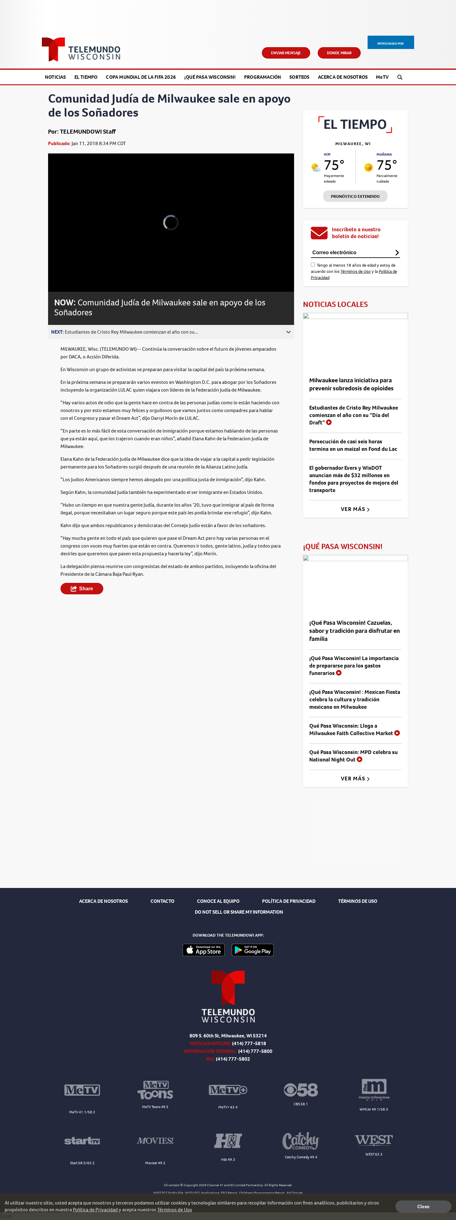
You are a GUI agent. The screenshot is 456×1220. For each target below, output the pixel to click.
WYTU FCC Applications (202, 1193)
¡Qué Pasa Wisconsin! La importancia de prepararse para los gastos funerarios (354, 665)
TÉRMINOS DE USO (357, 901)
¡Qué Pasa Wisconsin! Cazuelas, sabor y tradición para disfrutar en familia (354, 631)
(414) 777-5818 (249, 1043)
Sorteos (299, 77)
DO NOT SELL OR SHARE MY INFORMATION (239, 912)
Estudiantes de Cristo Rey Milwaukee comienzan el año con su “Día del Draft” (353, 415)
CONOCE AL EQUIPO (218, 901)
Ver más (354, 509)
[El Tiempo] (355, 131)
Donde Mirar (339, 52)
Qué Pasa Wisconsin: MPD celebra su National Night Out (353, 755)
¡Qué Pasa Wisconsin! (210, 77)
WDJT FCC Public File (168, 1193)
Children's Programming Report (262, 1193)
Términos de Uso (356, 271)
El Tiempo (86, 77)
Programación (262, 77)
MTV (382, 77)
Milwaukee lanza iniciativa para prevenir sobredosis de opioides (351, 384)
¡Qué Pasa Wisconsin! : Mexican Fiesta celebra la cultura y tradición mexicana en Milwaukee (354, 699)
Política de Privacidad (95, 1209)
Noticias (55, 77)
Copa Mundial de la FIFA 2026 (141, 77)
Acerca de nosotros (343, 77)
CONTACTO (162, 901)
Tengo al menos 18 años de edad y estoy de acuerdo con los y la (354, 271)
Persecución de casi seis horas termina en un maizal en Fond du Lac (353, 445)
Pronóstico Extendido (355, 196)
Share (86, 588)
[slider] (70, 265)
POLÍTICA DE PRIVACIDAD (288, 901)
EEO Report (229, 1193)
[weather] (316, 167)
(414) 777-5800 (255, 1051)
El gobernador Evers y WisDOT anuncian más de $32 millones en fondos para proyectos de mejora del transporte (353, 479)
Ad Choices (295, 1193)
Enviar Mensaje (286, 52)
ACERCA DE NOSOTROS (103, 901)
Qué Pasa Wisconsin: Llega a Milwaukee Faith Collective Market (351, 729)
